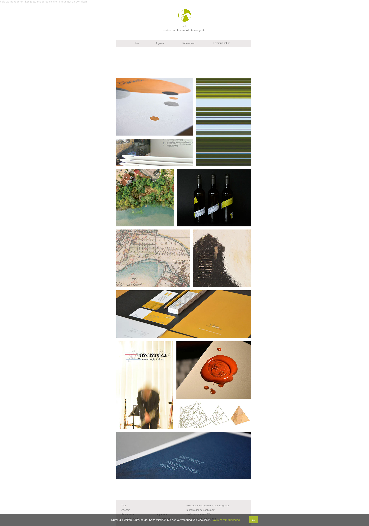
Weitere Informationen (226, 519)
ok (253, 519)
